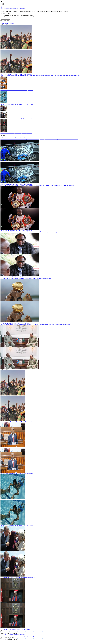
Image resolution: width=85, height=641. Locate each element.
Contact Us (8, 636)
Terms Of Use (18, 636)
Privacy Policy (24, 636)
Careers (13, 636)
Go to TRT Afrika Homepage (7, 23)
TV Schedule (3, 636)
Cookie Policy (31, 636)
